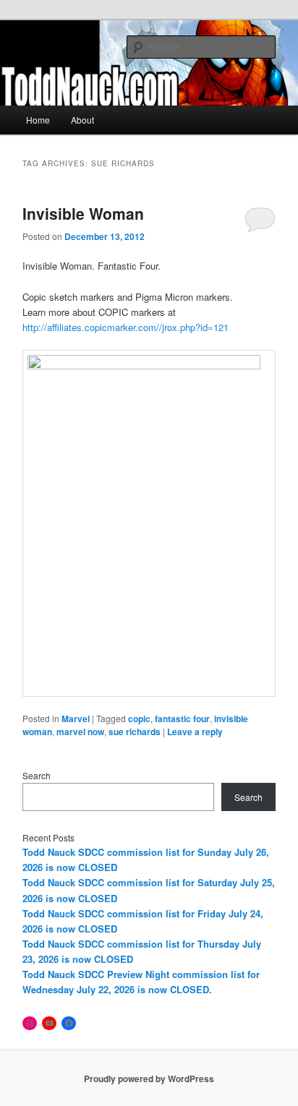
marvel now (80, 731)
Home (38, 119)
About (82, 119)
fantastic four (182, 718)
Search (36, 775)
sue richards (134, 731)
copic (139, 718)
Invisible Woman (83, 213)
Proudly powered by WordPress (149, 1078)
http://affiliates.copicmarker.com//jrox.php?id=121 (125, 327)
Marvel (75, 718)
